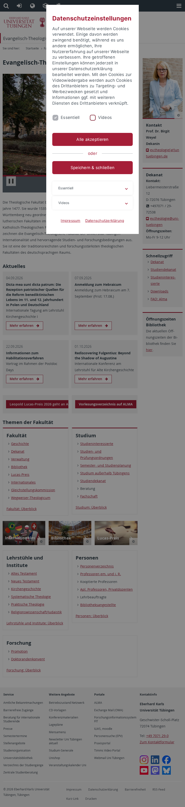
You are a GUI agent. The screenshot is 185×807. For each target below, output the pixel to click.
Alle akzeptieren (92, 139)
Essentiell (70, 117)
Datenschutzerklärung (104, 220)
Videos (105, 117)
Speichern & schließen (92, 167)
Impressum (70, 220)
